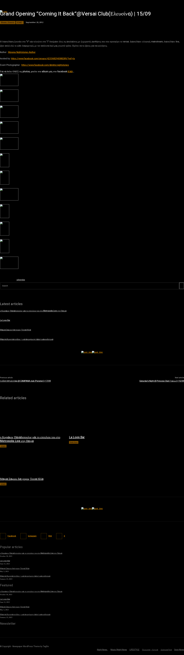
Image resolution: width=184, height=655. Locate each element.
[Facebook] (3, 536)
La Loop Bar (5, 320)
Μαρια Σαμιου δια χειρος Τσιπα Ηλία (15, 329)
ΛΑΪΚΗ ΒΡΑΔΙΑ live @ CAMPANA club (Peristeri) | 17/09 (25, 381)
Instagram (32, 536)
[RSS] (44, 536)
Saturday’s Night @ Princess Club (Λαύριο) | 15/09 (161, 381)
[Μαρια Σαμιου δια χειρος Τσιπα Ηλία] (31, 460)
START (19, 22)
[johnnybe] (7, 280)
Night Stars (74, 442)
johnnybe (21, 279)
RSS (50, 536)
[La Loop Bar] (100, 419)
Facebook (12, 536)
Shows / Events (7, 22)
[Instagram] (23, 536)
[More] (82, 28)
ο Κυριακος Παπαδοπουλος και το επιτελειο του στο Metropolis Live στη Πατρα (33, 310)
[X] (59, 536)
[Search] (181, 286)
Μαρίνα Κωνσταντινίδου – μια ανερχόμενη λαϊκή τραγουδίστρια (26, 339)
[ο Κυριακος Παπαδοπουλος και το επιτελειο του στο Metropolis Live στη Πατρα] (31, 419)
